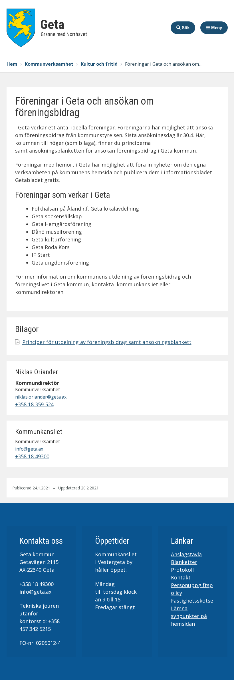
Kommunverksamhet (49, 64)
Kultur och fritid (99, 64)
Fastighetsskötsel (193, 600)
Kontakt (181, 577)
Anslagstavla (186, 554)
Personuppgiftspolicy (192, 589)
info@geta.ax (29, 449)
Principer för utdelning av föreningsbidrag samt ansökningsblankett (106, 342)
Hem (12, 64)
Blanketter (184, 562)
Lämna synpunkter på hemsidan (189, 616)
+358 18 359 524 (34, 404)
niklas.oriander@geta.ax (40, 397)
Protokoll (182, 569)
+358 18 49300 (32, 456)
